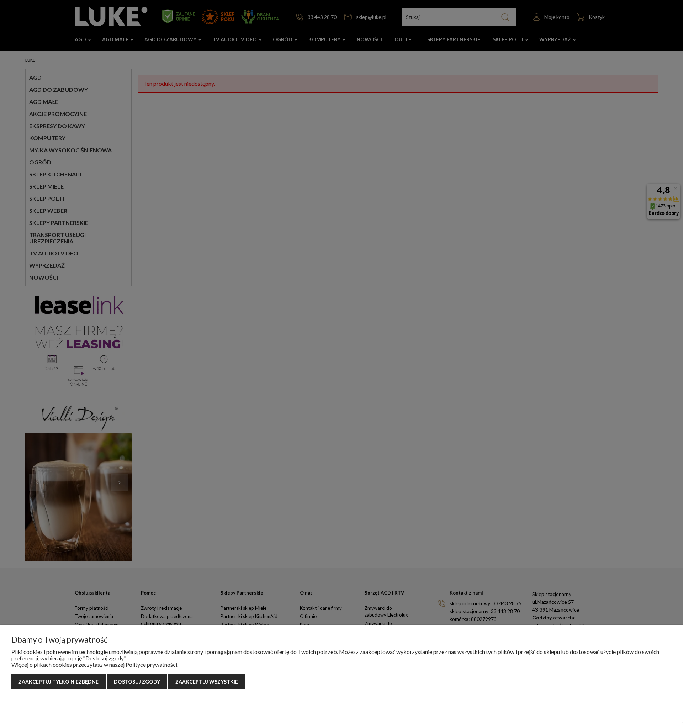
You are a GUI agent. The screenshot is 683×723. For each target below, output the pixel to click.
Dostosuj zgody (137, 682)
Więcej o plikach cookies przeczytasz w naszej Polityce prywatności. (94, 664)
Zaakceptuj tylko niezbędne (58, 682)
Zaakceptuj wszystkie (206, 682)
